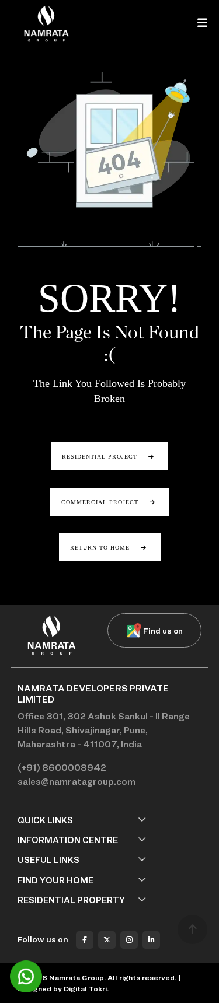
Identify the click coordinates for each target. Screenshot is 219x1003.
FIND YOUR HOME (55, 880)
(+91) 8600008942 (62, 767)
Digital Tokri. (86, 988)
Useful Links (48, 859)
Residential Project (101, 456)
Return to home (101, 547)
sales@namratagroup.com (76, 781)
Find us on (163, 630)
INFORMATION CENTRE (68, 839)
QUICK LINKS (45, 820)
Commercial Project (101, 502)
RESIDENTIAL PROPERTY (71, 900)
